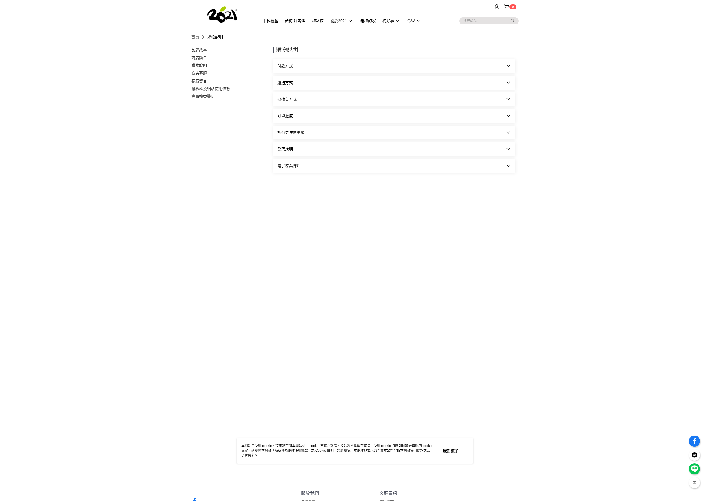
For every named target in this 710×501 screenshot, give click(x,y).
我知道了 (450, 451)
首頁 (195, 37)
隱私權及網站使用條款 (291, 451)
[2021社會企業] (222, 15)
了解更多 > (249, 455)
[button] (394, 66)
